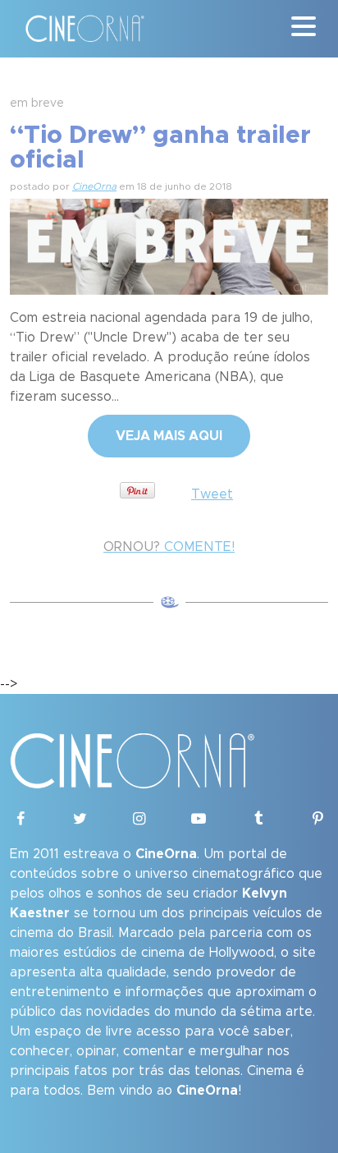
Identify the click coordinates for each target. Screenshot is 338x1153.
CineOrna (94, 186)
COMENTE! (169, 547)
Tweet (212, 494)
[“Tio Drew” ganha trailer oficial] (169, 243)
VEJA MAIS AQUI (169, 436)
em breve (37, 103)
